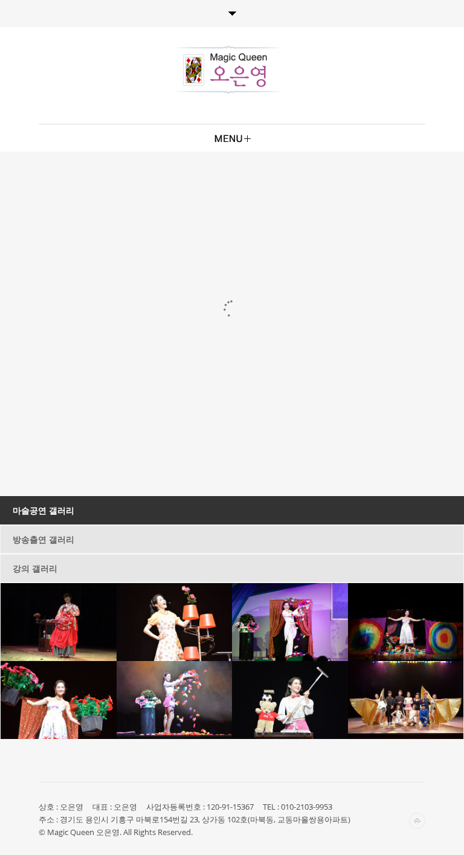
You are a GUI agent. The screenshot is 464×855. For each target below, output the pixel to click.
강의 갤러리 (35, 568)
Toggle (232, 13)
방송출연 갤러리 (43, 539)
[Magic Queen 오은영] (228, 69)
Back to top (417, 821)
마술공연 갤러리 (43, 510)
